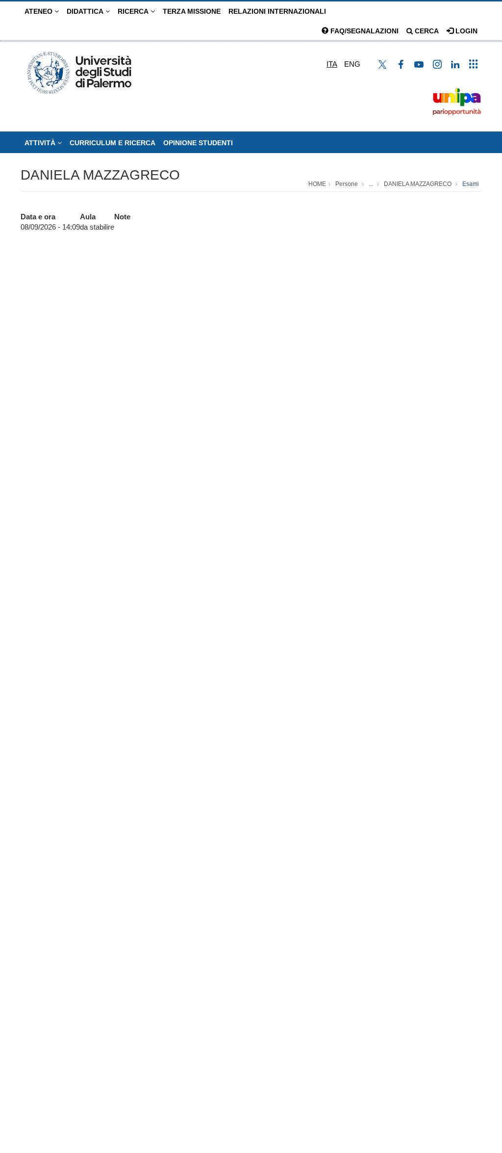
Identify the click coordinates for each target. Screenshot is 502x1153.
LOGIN (465, 31)
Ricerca (134, 11)
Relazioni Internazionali (277, 11)
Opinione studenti (198, 143)
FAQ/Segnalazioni (363, 31)
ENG (352, 64)
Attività (41, 143)
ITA (331, 64)
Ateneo (39, 11)
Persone (346, 184)
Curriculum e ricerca (112, 143)
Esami (470, 184)
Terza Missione (192, 11)
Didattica (86, 11)
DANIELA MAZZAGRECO (100, 175)
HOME (317, 184)
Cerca (426, 31)
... (371, 184)
